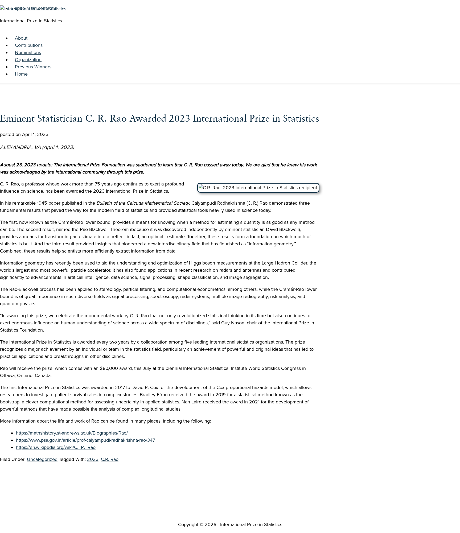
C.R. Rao (109, 459)
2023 (92, 459)
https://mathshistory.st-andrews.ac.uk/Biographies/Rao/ (72, 433)
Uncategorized (42, 459)
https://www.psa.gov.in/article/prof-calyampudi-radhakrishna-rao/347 (85, 440)
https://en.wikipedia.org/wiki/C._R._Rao (56, 447)
